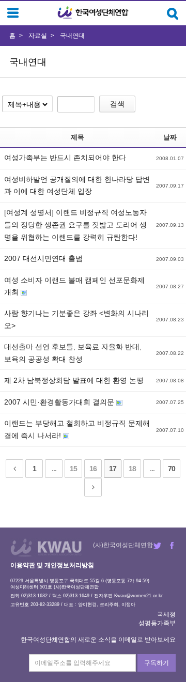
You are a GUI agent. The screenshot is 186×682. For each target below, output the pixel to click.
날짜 (170, 137)
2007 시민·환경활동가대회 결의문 (60, 402)
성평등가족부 (157, 623)
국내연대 (72, 35)
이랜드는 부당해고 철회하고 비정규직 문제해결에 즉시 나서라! (77, 429)
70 (171, 468)
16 (93, 468)
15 (73, 468)
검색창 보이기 (173, 14)
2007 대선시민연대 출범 (43, 258)
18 (132, 468)
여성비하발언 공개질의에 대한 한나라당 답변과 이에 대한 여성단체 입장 (77, 185)
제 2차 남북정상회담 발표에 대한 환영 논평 (74, 380)
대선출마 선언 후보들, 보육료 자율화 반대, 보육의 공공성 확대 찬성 (73, 353)
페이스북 (172, 545)
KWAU (46, 547)
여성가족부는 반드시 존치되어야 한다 (65, 157)
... (54, 468)
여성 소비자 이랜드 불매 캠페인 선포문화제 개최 (74, 286)
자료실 (37, 35)
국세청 (166, 614)
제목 (77, 137)
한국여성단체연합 (93, 12)
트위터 (157, 545)
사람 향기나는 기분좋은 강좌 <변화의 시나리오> (76, 319)
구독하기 (156, 663)
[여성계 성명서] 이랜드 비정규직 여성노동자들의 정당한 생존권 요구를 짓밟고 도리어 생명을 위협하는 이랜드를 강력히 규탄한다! (75, 224)
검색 (117, 104)
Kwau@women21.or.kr (138, 595)
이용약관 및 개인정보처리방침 (52, 565)
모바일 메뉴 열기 (13, 13)
